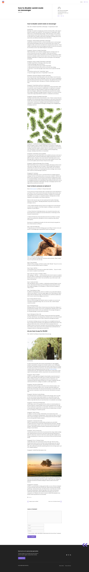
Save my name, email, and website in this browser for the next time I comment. (44, 533)
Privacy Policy (61, 565)
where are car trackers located (54, 501)
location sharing (53, 369)
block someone (34, 189)
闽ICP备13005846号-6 (25, 565)
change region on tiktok (33, 501)
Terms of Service (68, 565)
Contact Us (21, 558)
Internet (30, 497)
